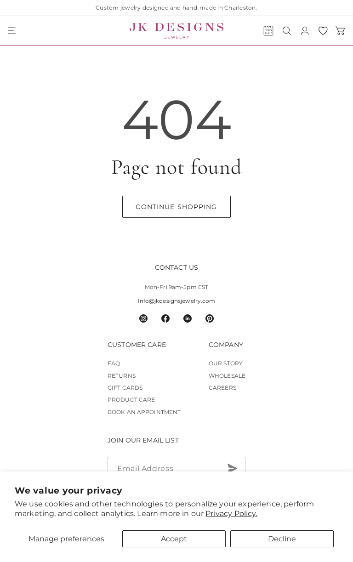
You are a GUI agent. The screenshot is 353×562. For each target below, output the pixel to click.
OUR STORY (226, 363)
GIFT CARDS (125, 387)
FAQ (114, 363)
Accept (174, 538)
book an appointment (144, 412)
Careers (222, 387)
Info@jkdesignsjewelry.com (177, 300)
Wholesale (227, 375)
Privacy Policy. (231, 513)
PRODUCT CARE (131, 399)
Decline (282, 538)
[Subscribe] (232, 468)
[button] (12, 30)
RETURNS (122, 375)
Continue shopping (176, 207)
